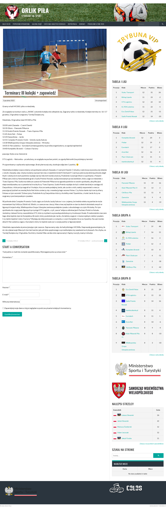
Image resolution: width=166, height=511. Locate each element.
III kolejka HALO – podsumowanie (92, 241)
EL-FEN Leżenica (128, 107)
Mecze (143, 88)
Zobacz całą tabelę (156, 121)
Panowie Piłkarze (128, 183)
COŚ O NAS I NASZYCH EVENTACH (54, 24)
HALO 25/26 (6, 24)
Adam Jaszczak (123, 432)
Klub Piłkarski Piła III (129, 188)
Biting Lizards (127, 97)
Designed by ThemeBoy (158, 506)
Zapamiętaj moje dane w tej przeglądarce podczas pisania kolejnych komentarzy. (37, 308)
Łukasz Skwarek (128, 415)
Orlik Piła (35, 10)
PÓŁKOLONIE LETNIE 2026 (96, 24)
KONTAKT (82, 24)
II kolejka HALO (10, 241)
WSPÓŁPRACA (72, 24)
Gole (158, 410)
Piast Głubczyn (127, 157)
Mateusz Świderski (124, 427)
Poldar (124, 142)
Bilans (159, 88)
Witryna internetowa (11, 301)
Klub (123, 88)
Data (125, 469)
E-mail (5, 294)
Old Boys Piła (127, 192)
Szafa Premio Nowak (129, 116)
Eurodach (125, 147)
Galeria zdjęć (37, 24)
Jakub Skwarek (123, 421)
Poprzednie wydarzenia (21, 24)
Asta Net (125, 152)
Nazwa (6, 287)
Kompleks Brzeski (128, 138)
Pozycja (116, 88)
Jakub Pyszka (127, 438)
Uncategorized (100, 100)
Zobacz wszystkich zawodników (152, 444)
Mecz (150, 469)
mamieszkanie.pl (128, 162)
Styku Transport (128, 92)
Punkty (151, 88)
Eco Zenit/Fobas (128, 111)
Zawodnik (117, 410)
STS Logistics (127, 102)
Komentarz (7, 257)
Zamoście (125, 197)
